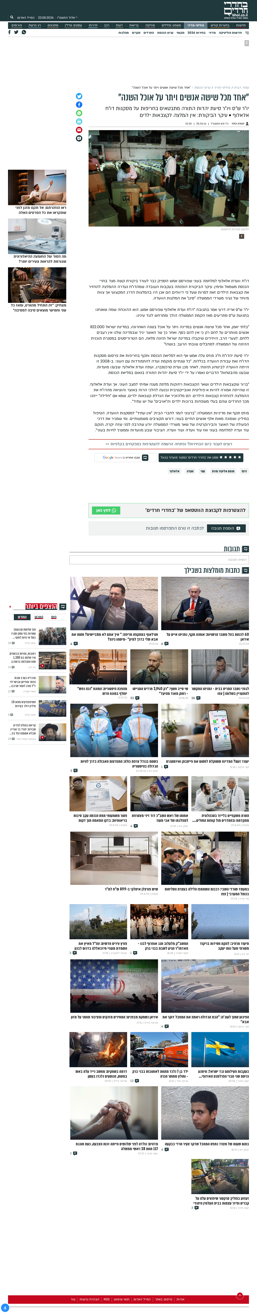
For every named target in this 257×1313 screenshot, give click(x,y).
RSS (107, 1299)
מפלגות (123, 33)
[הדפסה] (79, 121)
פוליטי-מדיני (196, 25)
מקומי (180, 33)
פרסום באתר (163, 1299)
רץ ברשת (35, 25)
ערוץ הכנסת (165, 33)
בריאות (134, 25)
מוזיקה (150, 25)
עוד (73, 1299)
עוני (203, 471)
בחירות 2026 (197, 33)
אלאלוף (174, 471)
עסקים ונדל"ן (73, 25)
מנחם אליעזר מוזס (223, 471)
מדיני (212, 33)
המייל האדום (26, 17)
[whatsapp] (79, 113)
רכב (106, 25)
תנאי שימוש (121, 1299)
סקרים (136, 33)
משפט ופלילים (171, 25)
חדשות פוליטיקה (230, 33)
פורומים (16, 25)
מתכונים (53, 25)
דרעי (244, 471)
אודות (180, 1299)
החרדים (149, 33)
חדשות (241, 25)
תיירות (93, 25)
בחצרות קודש (220, 25)
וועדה (190, 471)
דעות (119, 25)
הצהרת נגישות (89, 1299)
